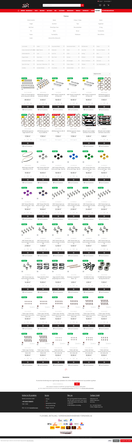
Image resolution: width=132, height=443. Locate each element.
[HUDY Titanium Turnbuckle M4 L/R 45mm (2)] (58, 84)
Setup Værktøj (40, 60)
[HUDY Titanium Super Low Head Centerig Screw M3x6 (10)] (74, 193)
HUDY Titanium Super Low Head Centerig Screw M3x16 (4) (58, 242)
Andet (38, 46)
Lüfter (68, 53)
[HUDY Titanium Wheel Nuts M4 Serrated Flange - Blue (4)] (74, 157)
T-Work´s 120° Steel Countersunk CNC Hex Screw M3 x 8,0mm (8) (104, 351)
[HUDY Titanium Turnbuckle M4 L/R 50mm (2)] (74, 84)
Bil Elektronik (85, 46)
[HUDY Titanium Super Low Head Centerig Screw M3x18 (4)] (74, 230)
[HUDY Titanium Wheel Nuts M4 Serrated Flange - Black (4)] (58, 157)
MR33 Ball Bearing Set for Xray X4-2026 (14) (43, 131)
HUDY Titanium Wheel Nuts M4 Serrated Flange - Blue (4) (73, 168)
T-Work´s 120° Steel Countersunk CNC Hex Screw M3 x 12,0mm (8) (43, 388)
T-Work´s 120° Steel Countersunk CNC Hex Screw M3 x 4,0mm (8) (58, 351)
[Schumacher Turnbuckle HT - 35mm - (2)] (74, 266)
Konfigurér (116, 440)
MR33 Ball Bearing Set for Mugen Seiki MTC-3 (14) (27, 131)
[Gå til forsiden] (25, 5)
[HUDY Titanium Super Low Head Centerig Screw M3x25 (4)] (28, 266)
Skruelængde (70, 60)
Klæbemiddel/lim (26, 53)
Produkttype (99, 57)
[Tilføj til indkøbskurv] (28, 106)
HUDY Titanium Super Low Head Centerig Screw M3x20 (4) (89, 242)
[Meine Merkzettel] (100, 5)
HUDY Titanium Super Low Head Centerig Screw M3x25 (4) (27, 278)
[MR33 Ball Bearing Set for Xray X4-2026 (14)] (43, 120)
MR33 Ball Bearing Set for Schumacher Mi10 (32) (43, 95)
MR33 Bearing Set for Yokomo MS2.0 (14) (73, 131)
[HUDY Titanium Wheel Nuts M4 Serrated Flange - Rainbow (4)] (43, 193)
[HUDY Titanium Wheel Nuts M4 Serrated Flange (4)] (43, 157)
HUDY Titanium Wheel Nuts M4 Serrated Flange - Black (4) (58, 168)
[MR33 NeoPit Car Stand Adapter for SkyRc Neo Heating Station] (89, 412)
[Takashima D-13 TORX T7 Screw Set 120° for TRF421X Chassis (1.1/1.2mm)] (74, 412)
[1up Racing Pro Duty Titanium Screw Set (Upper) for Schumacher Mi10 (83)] (28, 412)
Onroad (68, 57)
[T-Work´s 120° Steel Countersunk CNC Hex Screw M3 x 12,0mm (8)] (43, 376)
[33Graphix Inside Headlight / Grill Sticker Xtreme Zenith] (89, 120)
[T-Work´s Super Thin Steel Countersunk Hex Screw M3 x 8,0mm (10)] (74, 303)
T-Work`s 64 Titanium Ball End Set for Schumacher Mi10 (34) (27, 95)
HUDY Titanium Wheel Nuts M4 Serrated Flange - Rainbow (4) (43, 205)
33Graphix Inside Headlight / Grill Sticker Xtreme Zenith (89, 131)
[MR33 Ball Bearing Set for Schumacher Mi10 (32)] (43, 84)
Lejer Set (54, 53)
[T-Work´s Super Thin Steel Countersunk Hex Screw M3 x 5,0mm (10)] (43, 303)
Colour (98, 46)
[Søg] (82, 5)
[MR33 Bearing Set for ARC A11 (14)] (58, 120)
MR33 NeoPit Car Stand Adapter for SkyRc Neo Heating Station (89, 424)
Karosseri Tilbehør (101, 50)
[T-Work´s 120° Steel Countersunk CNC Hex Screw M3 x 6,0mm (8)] (89, 339)
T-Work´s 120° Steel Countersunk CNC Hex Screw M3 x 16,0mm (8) (73, 388)
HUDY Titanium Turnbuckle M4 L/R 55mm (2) (89, 95)
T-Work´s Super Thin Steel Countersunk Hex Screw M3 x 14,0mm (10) (27, 351)
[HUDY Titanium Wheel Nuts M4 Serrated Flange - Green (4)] (89, 157)
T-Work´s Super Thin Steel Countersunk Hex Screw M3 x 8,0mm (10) (73, 315)
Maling (83, 53)
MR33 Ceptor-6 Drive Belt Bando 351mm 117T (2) (27, 168)
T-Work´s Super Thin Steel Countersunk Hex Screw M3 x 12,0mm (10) (104, 315)
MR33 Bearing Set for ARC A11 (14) (58, 131)
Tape (53, 64)
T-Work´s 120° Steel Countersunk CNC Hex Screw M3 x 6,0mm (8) (89, 351)
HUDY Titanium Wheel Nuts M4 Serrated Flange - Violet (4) (28, 205)
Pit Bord (83, 57)
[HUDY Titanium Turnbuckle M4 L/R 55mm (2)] (89, 84)
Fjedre (68, 50)
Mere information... (30, 440)
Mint (98, 53)
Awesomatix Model (71, 46)
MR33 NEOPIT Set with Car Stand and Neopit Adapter (89, 387)
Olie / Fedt (54, 57)
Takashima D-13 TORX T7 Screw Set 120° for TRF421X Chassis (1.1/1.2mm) (74, 424)
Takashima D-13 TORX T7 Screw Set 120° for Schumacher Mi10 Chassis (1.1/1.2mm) (58, 424)
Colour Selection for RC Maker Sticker (27, 50)
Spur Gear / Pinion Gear (42, 64)
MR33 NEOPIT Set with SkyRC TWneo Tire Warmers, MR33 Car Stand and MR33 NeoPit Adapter (104, 388)
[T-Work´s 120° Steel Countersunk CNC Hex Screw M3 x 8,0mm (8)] (104, 339)
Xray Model (54, 68)
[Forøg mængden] (31, 103)
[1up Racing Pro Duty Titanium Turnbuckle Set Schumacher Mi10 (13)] (43, 412)
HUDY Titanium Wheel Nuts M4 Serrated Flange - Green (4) (89, 169)
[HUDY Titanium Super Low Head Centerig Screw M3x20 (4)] (89, 230)
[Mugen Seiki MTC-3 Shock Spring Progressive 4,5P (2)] (58, 266)
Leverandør (24, 46)
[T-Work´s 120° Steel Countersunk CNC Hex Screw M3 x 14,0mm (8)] (58, 376)
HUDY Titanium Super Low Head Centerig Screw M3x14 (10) (43, 242)
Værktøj (24, 68)
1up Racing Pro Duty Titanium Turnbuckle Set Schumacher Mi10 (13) (43, 424)
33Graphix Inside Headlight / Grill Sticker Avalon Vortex (104, 131)
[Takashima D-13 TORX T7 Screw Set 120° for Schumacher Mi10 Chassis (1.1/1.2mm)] (58, 412)
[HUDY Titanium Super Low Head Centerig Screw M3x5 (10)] (58, 193)
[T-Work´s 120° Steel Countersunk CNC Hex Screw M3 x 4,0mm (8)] (58, 339)
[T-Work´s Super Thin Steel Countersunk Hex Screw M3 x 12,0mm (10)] (104, 303)
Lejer (38, 53)
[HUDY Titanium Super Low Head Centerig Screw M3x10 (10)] (104, 193)
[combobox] (62, 5)
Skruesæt (99, 60)
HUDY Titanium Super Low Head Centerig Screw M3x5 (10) (58, 205)
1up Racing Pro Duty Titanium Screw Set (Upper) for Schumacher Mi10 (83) (27, 424)
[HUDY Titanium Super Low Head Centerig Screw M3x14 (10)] (43, 230)
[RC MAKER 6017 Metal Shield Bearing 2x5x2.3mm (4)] (104, 266)
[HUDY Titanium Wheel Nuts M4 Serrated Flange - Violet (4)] (28, 193)
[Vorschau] (22, 89)
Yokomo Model (70, 68)
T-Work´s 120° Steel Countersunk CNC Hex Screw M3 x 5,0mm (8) (73, 351)
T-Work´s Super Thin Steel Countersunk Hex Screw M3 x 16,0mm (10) (43, 351)
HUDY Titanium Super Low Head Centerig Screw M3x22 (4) (104, 242)
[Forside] (19, 10)
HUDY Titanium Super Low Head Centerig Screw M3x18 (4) (73, 242)
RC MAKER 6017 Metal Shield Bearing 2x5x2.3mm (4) (104, 277)
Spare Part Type (25, 64)
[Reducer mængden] (24, 103)
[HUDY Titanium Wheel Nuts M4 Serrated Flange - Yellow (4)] (104, 157)
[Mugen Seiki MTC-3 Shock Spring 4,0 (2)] (43, 266)
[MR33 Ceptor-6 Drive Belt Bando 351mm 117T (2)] (28, 157)
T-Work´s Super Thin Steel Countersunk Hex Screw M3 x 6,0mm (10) (58, 315)
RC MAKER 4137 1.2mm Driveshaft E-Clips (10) (89, 277)
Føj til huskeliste (28, 109)
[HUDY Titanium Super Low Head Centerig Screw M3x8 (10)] (89, 193)
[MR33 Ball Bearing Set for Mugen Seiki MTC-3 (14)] (28, 120)
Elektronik (54, 50)
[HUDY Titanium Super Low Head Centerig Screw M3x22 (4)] (104, 230)
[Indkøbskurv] (108, 5)
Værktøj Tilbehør (40, 68)
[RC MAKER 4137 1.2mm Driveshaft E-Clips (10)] (89, 266)
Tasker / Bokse (70, 64)
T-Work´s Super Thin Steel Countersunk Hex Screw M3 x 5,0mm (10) (43, 315)
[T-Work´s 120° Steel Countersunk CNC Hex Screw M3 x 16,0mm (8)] (74, 376)
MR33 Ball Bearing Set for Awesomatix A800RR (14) (104, 95)
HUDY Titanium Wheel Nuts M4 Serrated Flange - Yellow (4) (104, 169)
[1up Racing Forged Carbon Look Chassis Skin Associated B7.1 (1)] (104, 412)
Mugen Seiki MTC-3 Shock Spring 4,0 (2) (43, 277)
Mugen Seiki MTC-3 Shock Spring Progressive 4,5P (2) (58, 277)
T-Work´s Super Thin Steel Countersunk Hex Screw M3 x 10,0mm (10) (88, 315)
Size (53, 60)
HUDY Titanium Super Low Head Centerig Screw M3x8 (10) (89, 205)
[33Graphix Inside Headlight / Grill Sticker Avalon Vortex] (104, 120)
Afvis (110, 440)
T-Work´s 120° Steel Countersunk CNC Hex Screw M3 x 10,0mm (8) (27, 388)
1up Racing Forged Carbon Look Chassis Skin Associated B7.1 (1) (104, 424)
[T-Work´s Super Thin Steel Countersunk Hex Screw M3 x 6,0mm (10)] (58, 303)
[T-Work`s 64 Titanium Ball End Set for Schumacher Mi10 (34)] (28, 84)
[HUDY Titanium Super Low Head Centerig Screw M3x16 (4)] (58, 230)
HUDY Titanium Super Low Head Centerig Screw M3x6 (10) (74, 205)
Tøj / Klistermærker (101, 64)
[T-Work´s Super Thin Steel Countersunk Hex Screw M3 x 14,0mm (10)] (28, 339)
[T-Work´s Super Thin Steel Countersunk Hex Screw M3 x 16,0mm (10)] (43, 339)
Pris (83, 68)
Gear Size (84, 50)
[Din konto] (104, 5)
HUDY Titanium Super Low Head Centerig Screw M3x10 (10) (104, 205)
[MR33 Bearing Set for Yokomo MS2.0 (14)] (74, 120)
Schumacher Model (26, 60)
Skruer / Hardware (86, 60)
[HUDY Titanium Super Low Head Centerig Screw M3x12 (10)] (28, 230)
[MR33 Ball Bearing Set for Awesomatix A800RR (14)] (104, 84)
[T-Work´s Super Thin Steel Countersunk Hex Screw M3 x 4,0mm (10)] (28, 303)
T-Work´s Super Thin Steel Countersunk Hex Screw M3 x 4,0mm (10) (27, 315)
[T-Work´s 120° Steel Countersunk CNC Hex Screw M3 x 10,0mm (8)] (28, 376)
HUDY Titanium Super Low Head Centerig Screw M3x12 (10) (28, 242)
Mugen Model (25, 57)
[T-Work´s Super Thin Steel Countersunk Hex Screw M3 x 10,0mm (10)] (89, 303)
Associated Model (56, 46)
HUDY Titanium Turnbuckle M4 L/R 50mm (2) (73, 95)
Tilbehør (83, 64)
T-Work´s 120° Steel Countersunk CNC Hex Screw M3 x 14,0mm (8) (58, 388)
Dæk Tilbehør (40, 50)
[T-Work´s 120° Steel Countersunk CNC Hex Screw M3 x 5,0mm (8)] (74, 339)
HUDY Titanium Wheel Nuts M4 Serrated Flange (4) (43, 168)
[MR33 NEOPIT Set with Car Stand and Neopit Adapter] (89, 376)
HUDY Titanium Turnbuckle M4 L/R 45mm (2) (58, 95)
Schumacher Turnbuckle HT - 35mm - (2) (73, 277)
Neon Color (39, 57)
